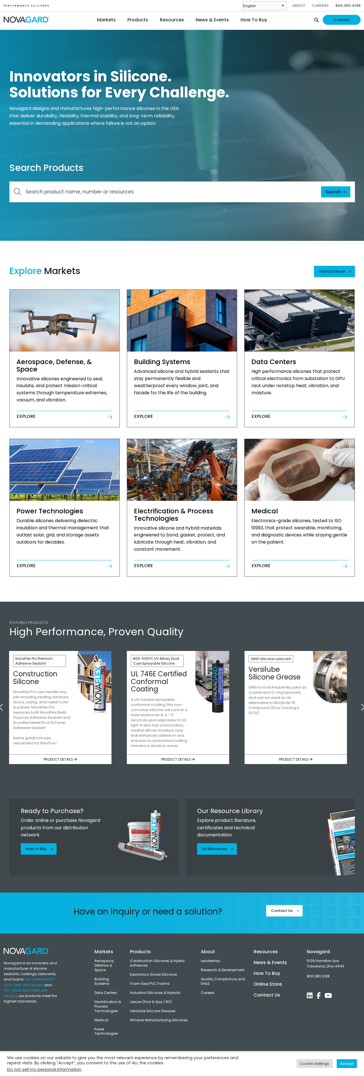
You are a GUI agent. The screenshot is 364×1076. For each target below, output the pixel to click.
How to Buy (36, 849)
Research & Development (222, 970)
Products (140, 951)
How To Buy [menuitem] (254, 20)
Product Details (59, 759)
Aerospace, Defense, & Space (104, 965)
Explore (26, 416)
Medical (101, 1020)
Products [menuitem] (137, 20)
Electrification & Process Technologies (107, 1006)
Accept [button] (346, 1063)
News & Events (270, 962)
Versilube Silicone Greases (152, 1011)
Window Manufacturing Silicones (159, 1020)
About (298, 5)
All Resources (215, 849)
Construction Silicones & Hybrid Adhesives (157, 963)
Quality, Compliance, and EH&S (223, 981)
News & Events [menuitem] (212, 20)
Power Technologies (106, 1031)
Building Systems (101, 981)
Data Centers (105, 993)
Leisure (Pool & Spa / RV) (151, 1002)
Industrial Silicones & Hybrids (155, 993)
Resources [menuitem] (172, 20)
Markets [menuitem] (106, 20)
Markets (103, 951)
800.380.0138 (348, 5)
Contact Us (282, 910)
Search (334, 192)
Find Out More (332, 271)
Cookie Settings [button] (314, 1063)
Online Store (268, 984)
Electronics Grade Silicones (153, 974)
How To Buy (267, 973)
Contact (342, 20)
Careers (320, 5)
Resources (266, 951)
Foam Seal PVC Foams (149, 983)
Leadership (210, 961)
